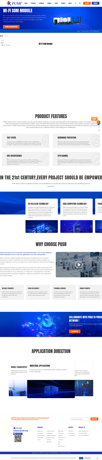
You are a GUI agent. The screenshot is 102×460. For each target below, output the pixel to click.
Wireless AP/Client (40, 435)
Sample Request (71, 433)
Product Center (85, 31)
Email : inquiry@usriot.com (83, 431)
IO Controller (60, 439)
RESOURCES (70, 431)
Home (26, 3)
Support (49, 3)
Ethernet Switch (40, 433)
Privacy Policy (67, 452)
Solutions (41, 3)
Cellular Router (40, 431)
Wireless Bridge (40, 437)
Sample (63, 3)
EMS (59, 444)
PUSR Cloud (49, 439)
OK (81, 458)
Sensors (38, 439)
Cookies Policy (87, 458)
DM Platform (49, 442)
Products (33, 3)
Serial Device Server (50, 431)
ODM (59, 442)
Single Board (60, 435)
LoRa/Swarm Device (50, 437)
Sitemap (62, 452)
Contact (95, 3)
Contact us (75, 331)
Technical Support (71, 435)
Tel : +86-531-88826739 (82, 433)
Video (56, 3)
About (70, 3)
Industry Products (61, 446)
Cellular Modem (50, 433)
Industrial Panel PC (61, 437)
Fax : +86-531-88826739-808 (83, 435)
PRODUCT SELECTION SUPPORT (11, 27)
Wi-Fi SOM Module (94, 31)
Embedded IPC (61, 433)
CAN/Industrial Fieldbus (51, 435)
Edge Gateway (60, 431)
